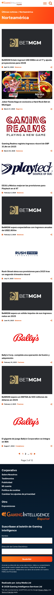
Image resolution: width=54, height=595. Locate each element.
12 (31, 454)
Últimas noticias (10, 12)
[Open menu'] (45, 3)
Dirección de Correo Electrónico (14, 547)
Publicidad (7, 482)
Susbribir (27, 559)
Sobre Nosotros (9, 474)
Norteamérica (26, 12)
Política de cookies (11, 490)
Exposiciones (8, 506)
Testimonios (8, 478)
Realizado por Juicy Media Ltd (16, 582)
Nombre (5, 536)
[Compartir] (51, 67)
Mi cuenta (6, 486)
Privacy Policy (43, 590)
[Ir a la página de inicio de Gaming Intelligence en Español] (12, 3)
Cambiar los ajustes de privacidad (18, 494)
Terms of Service (7, 592)
